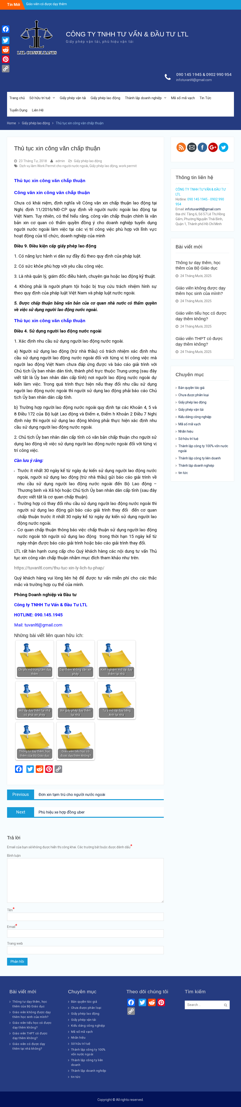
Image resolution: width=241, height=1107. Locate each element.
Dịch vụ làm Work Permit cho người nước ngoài (54, 166)
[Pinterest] (5, 59)
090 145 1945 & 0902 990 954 (204, 74)
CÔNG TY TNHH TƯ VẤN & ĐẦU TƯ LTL (127, 34)
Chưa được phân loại (193, 395)
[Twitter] (5, 40)
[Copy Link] (5, 68)
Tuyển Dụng (18, 110)
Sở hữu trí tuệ (39, 98)
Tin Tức (205, 98)
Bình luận (14, 855)
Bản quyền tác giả (191, 388)
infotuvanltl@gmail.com (194, 80)
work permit (128, 166)
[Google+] (5, 35)
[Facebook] (5, 29)
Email (12, 926)
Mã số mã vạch (183, 98)
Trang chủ (17, 98)
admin (60, 161)
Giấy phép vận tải (73, 98)
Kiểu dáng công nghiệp (194, 417)
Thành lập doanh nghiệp (143, 98)
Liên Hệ (38, 110)
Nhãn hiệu (185, 431)
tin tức (183, 473)
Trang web (15, 943)
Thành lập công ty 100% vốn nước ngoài (203, 448)
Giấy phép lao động (105, 98)
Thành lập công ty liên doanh (199, 458)
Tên (11, 910)
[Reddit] (5, 50)
